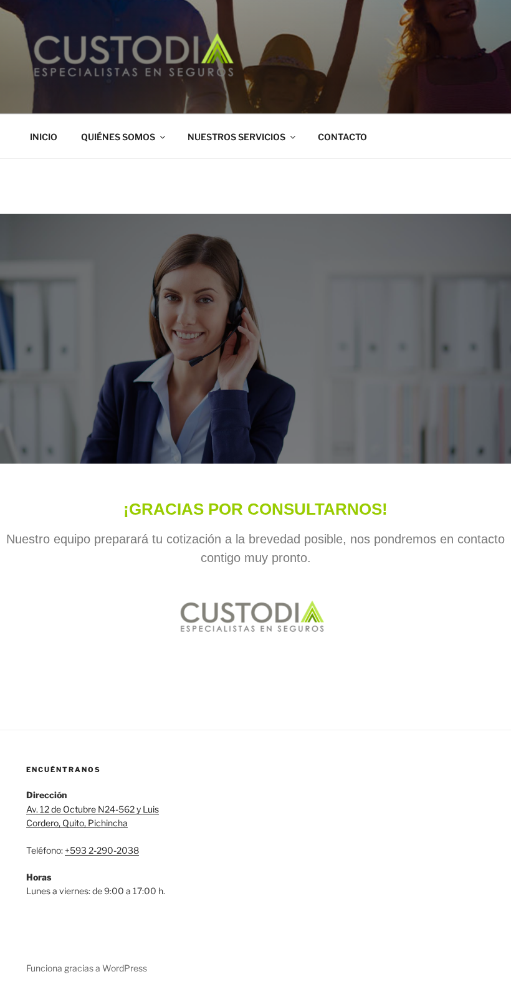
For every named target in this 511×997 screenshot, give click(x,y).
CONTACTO (342, 136)
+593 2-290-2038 (102, 850)
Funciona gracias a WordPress (86, 968)
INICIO (43, 136)
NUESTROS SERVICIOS (236, 136)
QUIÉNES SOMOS (118, 136)
